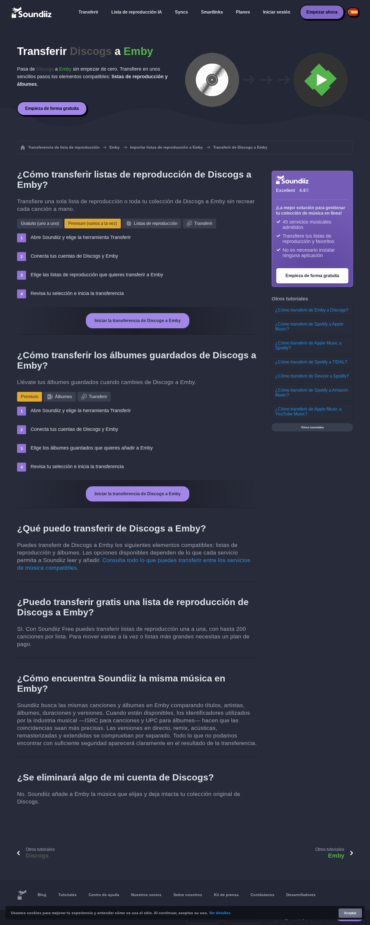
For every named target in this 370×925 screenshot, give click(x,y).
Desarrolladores (301, 895)
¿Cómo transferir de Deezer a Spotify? (312, 376)
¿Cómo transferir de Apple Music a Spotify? (308, 345)
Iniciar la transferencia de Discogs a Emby (138, 320)
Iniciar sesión (276, 12)
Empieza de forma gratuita (52, 108)
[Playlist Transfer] (32, 12)
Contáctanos (262, 895)
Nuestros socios (146, 895)
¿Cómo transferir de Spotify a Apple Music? (309, 326)
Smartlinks (212, 12)
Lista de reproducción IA (136, 12)
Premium (29, 396)
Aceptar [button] (350, 913)
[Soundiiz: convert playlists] (22, 895)
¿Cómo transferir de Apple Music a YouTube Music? (308, 411)
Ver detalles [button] (220, 913)
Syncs (181, 12)
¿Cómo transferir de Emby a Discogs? (311, 310)
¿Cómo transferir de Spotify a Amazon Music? (311, 392)
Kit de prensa (226, 895)
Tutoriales (67, 895)
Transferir (88, 12)
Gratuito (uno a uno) (40, 223)
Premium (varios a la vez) (92, 223)
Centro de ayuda (104, 895)
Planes (243, 12)
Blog (42, 895)
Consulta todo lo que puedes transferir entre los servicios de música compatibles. (133, 564)
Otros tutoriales (312, 427)
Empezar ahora (321, 12)
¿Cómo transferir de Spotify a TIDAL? (311, 362)
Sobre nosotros (187, 895)
